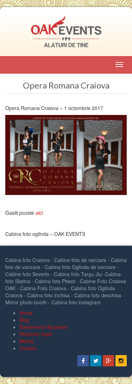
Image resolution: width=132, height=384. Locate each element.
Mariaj (26, 341)
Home (26, 312)
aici (39, 212)
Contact (28, 348)
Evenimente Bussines (43, 326)
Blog (24, 319)
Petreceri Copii (35, 333)
